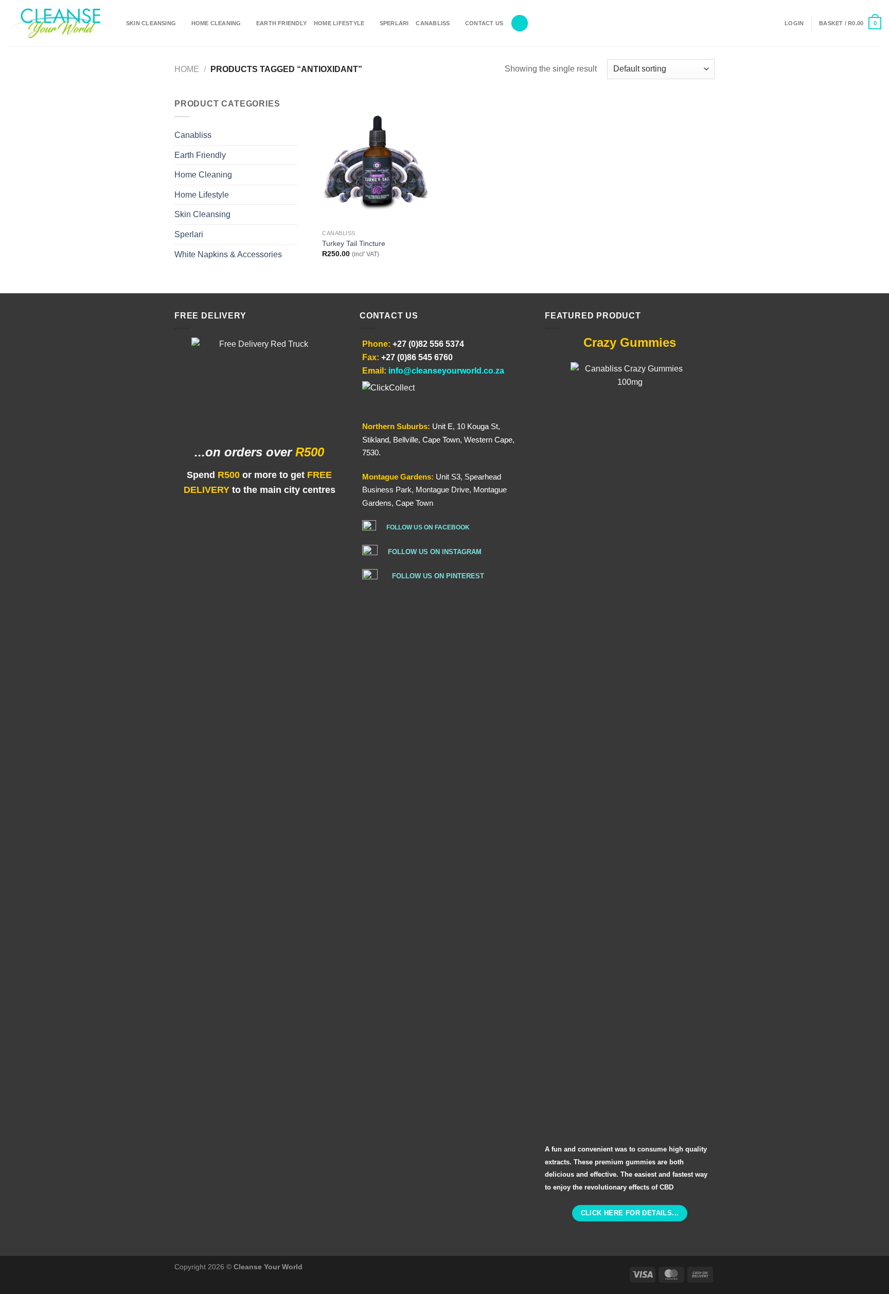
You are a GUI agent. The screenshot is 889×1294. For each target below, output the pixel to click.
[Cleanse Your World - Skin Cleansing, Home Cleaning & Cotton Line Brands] (59, 23)
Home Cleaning (216, 23)
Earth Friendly (281, 23)
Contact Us (484, 23)
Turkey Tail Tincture (353, 243)
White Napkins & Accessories (228, 254)
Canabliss (433, 23)
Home (186, 69)
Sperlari (394, 23)
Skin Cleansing (151, 23)
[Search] (519, 23)
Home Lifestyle (339, 23)
